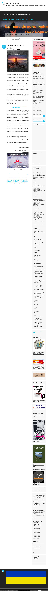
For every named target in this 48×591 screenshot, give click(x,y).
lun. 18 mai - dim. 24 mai (36, 535)
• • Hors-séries (36, 264)
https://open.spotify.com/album (23, 147)
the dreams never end (20, 182)
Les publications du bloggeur (23, 14)
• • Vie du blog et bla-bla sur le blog (39, 316)
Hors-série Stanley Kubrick (38, 285)
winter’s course (12, 180)
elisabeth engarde (23, 179)
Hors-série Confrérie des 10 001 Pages (39, 272)
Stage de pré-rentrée (36, 510)
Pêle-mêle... (21, 17)
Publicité (35, 252)
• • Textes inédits (36, 311)
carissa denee (19, 181)
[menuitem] (4, 12)
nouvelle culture (14, 181)
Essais (35, 312)
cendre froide (26, 180)
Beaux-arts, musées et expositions (39, 232)
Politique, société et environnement (37, 251)
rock (7, 181)
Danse (35, 235)
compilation (13, 179)
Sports (35, 259)
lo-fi (24, 94)
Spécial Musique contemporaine (39, 289)
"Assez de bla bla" (36, 318)
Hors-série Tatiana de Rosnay (38, 286)
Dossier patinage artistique (38, 266)
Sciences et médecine (37, 255)
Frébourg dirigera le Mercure (37, 517)
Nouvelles (35, 307)
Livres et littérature (37, 244)
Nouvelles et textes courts (38, 314)
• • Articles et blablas (37, 229)
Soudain (34, 180)
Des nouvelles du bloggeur (9, 17)
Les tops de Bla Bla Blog (38, 322)
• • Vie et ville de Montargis (38, 323)
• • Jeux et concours (37, 290)
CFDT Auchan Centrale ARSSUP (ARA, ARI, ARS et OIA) (38, 497)
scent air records (18, 179)
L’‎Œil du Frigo (36, 300)
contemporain (9, 179)
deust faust (16, 180)
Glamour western (36, 203)
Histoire (35, 240)
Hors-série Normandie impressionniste (37, 282)
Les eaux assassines (36, 189)
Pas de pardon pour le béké (37, 217)
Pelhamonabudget (37, 301)
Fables (35, 305)
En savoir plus (39, 590)
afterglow (22, 180)
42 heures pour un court (38, 325)
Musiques (35, 246)
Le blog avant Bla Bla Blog (38, 319)
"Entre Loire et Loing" (37, 293)
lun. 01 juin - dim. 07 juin (36, 532)
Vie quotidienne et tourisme (38, 260)
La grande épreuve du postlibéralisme (38, 501)
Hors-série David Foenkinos (38, 273)
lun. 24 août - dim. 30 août (37, 524)
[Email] (33, 552)
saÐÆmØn (14, 182)
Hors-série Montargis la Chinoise (39, 280)
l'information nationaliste (40, 499)
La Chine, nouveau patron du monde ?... (38, 505)
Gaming (35, 236)
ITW (35, 243)
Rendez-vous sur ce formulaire (37, 490)
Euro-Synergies (35, 502)
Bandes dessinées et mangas (38, 231)
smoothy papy (38, 504)
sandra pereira (11, 182)
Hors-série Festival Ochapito (38, 274)
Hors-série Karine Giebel (38, 277)
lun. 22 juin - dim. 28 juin (36, 528)
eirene (19, 180)
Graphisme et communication (38, 239)
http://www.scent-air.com (24, 148)
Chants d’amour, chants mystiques (39, 185)
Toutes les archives (36, 538)
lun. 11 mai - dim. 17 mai (36, 536)
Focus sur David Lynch (37, 267)
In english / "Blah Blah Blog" (38, 242)
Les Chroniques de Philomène (38, 297)
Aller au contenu (3, 0)
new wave (9, 181)
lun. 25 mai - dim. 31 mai (36, 533)
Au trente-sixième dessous (37, 199)
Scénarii (35, 315)
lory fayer (23, 181)
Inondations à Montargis (38, 326)
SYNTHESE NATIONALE (40, 515)
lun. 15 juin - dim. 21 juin (36, 529)
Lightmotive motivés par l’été (38, 207)
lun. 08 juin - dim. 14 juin (36, 531)
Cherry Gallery (36, 296)
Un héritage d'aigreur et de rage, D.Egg (39, 511)
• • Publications (36, 303)
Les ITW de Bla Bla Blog (8, 14)
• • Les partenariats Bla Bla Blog (39, 292)
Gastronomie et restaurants (38, 238)
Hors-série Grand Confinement (39, 276)
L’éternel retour (35, 171)
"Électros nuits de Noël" (25, 152)
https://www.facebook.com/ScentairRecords (21, 150)
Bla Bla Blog (13, 3)
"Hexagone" (36, 304)
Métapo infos (36, 506)
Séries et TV (36, 256)
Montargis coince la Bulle (38, 327)
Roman (35, 308)
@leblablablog (35, 153)
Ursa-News (42, 510)
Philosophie (36, 247)
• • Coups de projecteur (37, 263)
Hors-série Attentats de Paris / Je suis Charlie (39, 269)
